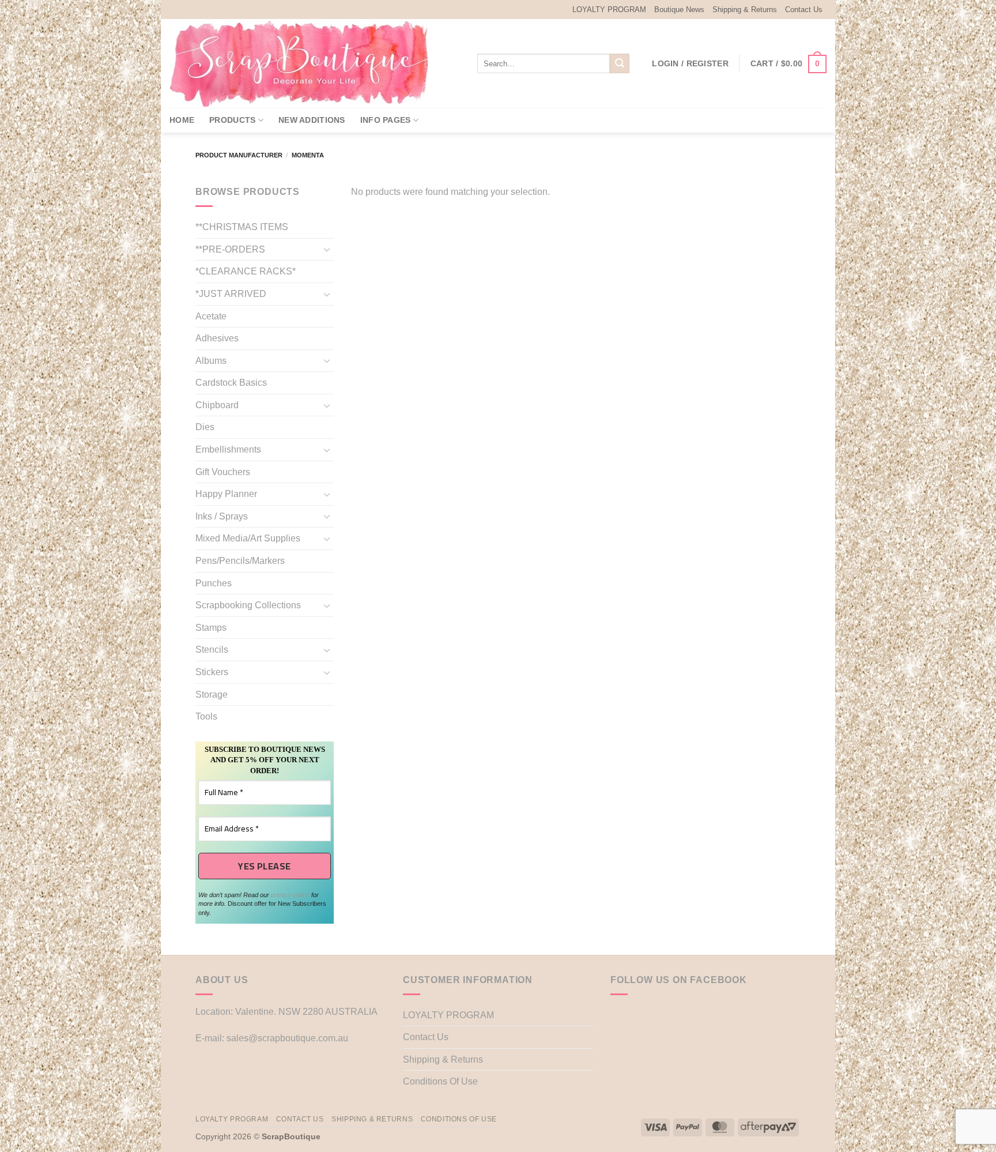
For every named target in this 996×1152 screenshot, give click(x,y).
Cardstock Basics (231, 382)
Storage (211, 694)
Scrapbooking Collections (248, 605)
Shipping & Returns (744, 9)
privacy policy (290, 894)
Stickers (211, 672)
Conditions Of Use (440, 1081)
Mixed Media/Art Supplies (247, 538)
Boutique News (679, 9)
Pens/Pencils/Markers (240, 561)
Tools (206, 716)
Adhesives (217, 338)
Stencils (211, 649)
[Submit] (619, 63)
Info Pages (385, 120)
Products (232, 120)
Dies (204, 427)
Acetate (211, 316)
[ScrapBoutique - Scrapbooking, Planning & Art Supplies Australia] (307, 63)
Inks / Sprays (221, 516)
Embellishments (228, 449)
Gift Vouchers (222, 472)
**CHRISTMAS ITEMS (241, 227)
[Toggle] (327, 249)
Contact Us (804, 9)
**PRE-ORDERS (230, 249)
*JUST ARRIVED (230, 294)
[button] (690, 63)
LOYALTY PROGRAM (609, 9)
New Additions (311, 120)
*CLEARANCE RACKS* (245, 271)
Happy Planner (226, 494)
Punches (213, 583)
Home (181, 120)
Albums (211, 361)
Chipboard (217, 405)
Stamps (211, 628)
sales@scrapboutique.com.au (287, 1038)
